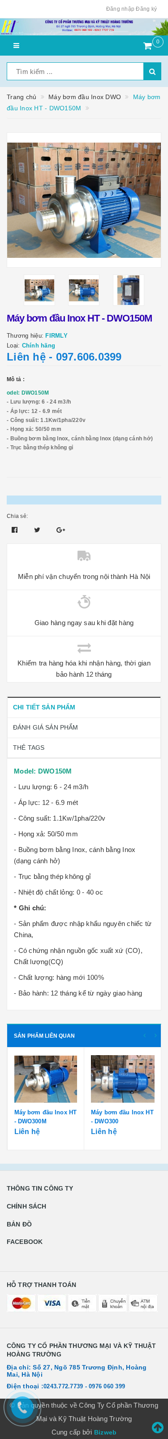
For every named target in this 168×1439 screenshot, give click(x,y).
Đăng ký (146, 9)
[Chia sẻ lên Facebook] (16, 529)
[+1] (61, 529)
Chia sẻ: (17, 516)
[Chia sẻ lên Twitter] (38, 529)
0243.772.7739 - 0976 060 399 (84, 1386)
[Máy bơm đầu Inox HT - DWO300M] (46, 1079)
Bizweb (105, 1432)
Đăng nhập (120, 9)
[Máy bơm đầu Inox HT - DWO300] (123, 1079)
